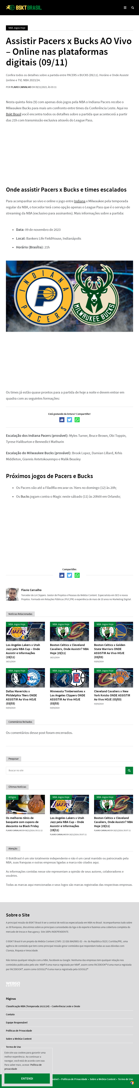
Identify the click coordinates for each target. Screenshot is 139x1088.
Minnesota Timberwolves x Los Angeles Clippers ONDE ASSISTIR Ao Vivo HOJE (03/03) (67, 697)
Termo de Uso (13, 1047)
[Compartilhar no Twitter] (69, 419)
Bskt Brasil (13, 114)
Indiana (79, 201)
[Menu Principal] (125, 7)
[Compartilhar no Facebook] (61, 419)
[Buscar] (132, 7)
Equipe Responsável (16, 1022)
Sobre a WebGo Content (19, 1038)
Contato (10, 1014)
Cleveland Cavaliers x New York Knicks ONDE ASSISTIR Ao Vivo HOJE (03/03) (112, 695)
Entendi (27, 1079)
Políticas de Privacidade (19, 1030)
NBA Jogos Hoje (16, 28)
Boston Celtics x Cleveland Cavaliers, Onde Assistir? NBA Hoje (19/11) (69, 649)
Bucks (25, 496)
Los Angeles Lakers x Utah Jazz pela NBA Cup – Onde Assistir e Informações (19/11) (23, 651)
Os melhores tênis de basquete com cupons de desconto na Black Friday (22, 822)
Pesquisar (129, 770)
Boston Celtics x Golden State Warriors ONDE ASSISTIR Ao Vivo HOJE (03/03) (109, 651)
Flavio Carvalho (21, 87)
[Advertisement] (69, 152)
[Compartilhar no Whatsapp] (77, 419)
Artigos (12, 797)
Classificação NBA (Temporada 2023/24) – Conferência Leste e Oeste (43, 1006)
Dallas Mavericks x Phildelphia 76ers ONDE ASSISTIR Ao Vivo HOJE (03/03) (21, 697)
